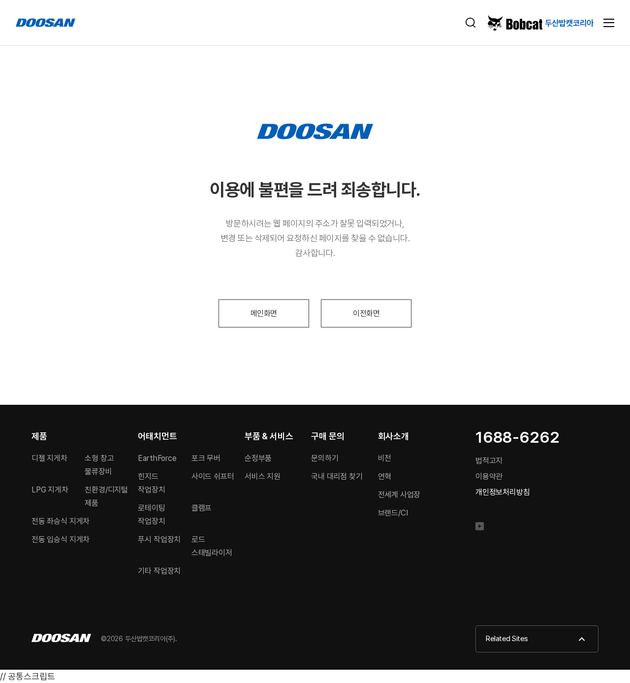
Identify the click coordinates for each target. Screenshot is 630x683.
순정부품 (258, 458)
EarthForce (157, 458)
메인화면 (264, 313)
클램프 (201, 508)
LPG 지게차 (50, 489)
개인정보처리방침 (502, 492)
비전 (385, 458)
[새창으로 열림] (483, 528)
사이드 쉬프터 (212, 476)
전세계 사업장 (399, 494)
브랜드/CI (393, 513)
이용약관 (489, 476)
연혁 (385, 476)
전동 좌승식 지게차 (61, 521)
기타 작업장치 (159, 571)
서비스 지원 (263, 476)
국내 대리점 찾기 (336, 476)
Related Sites (507, 638)
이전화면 (366, 313)
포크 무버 (205, 458)
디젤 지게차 (49, 458)
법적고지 (489, 460)
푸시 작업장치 (159, 539)
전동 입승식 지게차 (61, 539)
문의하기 (324, 458)
